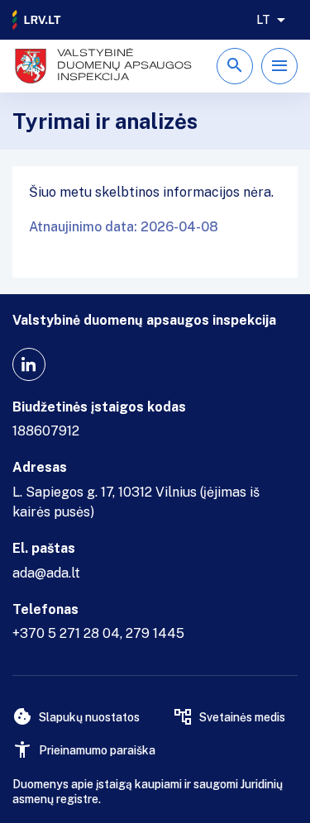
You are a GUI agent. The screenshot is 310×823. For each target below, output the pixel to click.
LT (263, 19)
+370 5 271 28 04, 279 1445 (98, 633)
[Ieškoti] (235, 66)
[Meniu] (279, 66)
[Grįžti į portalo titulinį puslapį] (37, 20)
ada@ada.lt (46, 573)
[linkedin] (28, 364)
